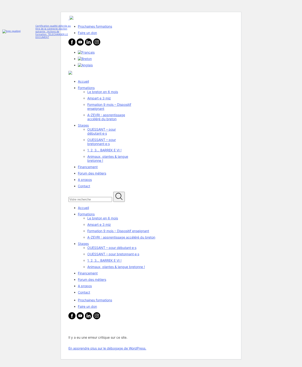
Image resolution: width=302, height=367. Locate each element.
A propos (85, 180)
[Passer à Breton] (85, 59)
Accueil (83, 81)
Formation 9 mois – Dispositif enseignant (118, 231)
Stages (83, 125)
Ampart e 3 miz (99, 98)
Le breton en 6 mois (102, 92)
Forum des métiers (92, 173)
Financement (88, 167)
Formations (86, 88)
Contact (84, 186)
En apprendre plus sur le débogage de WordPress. (107, 348)
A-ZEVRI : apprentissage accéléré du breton (106, 117)
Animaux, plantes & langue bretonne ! (116, 267)
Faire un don (87, 33)
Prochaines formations (95, 26)
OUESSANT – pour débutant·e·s (101, 131)
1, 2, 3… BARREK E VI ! (104, 150)
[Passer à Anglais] (85, 65)
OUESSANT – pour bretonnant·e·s (101, 142)
